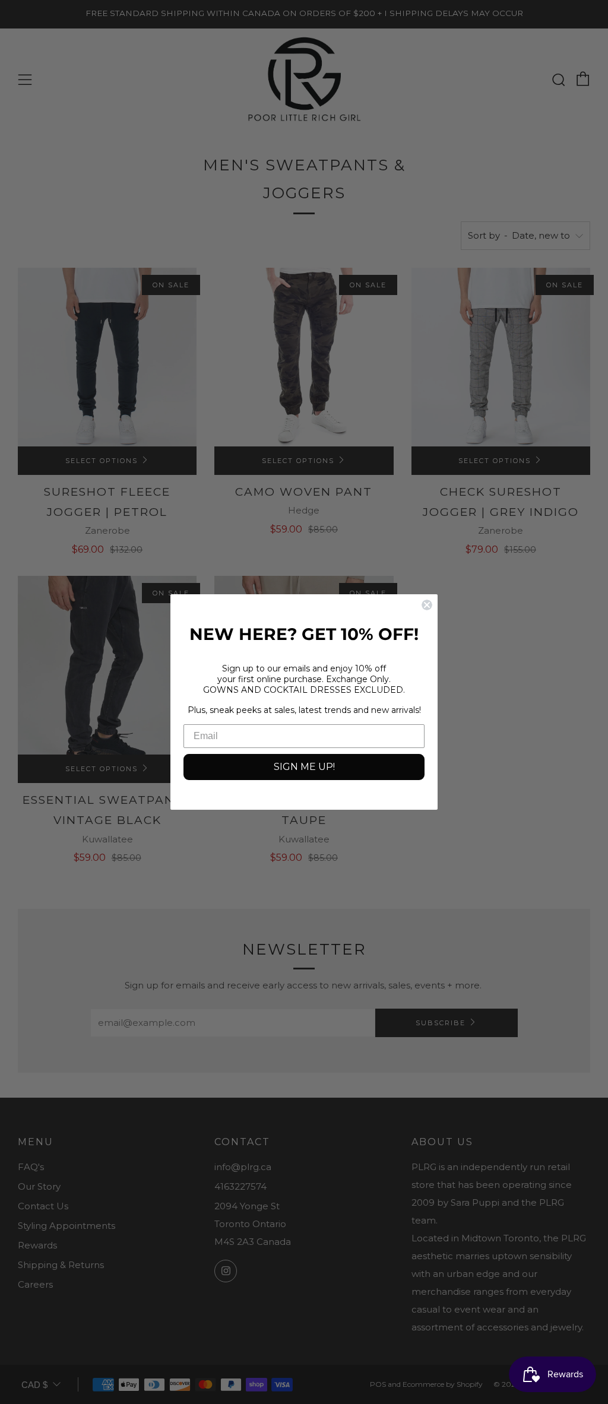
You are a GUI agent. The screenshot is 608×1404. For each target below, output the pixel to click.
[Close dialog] (427, 605)
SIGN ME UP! (304, 766)
